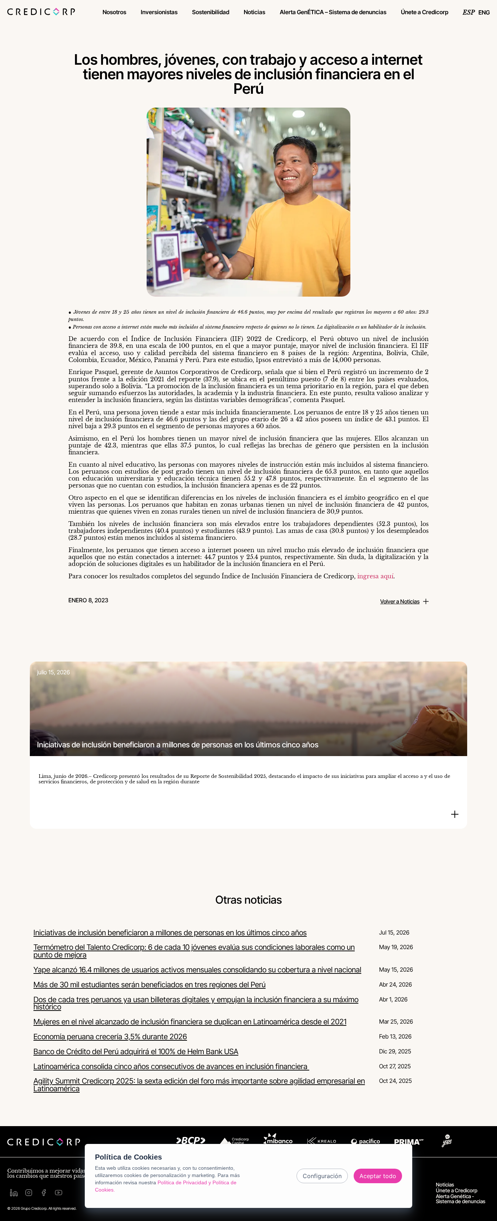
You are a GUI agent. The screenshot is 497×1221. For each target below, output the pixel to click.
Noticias (254, 12)
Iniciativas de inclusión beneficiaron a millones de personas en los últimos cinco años (170, 932)
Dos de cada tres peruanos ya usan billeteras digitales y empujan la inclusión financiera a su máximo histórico (195, 1003)
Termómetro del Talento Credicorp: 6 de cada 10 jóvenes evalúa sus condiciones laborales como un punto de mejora (194, 951)
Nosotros (114, 12)
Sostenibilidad (210, 12)
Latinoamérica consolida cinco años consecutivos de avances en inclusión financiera (171, 1066)
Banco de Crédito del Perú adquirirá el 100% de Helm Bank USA (135, 1051)
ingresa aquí (375, 576)
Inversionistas (159, 12)
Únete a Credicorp (424, 12)
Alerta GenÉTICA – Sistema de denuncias (333, 12)
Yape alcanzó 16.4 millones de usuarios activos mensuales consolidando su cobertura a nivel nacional (197, 969)
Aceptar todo (377, 1176)
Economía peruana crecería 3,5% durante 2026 (110, 1036)
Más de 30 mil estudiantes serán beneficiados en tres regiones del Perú (149, 984)
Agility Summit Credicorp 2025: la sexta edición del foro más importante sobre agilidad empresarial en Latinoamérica (199, 1084)
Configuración (322, 1176)
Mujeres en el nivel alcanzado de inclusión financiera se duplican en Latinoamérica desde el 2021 (189, 1021)
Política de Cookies (128, 1157)
